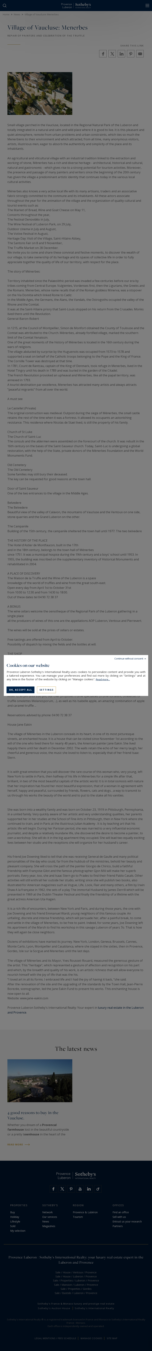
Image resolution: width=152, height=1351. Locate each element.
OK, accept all (20, 689)
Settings (46, 689)
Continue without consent (128, 658)
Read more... (103, 679)
